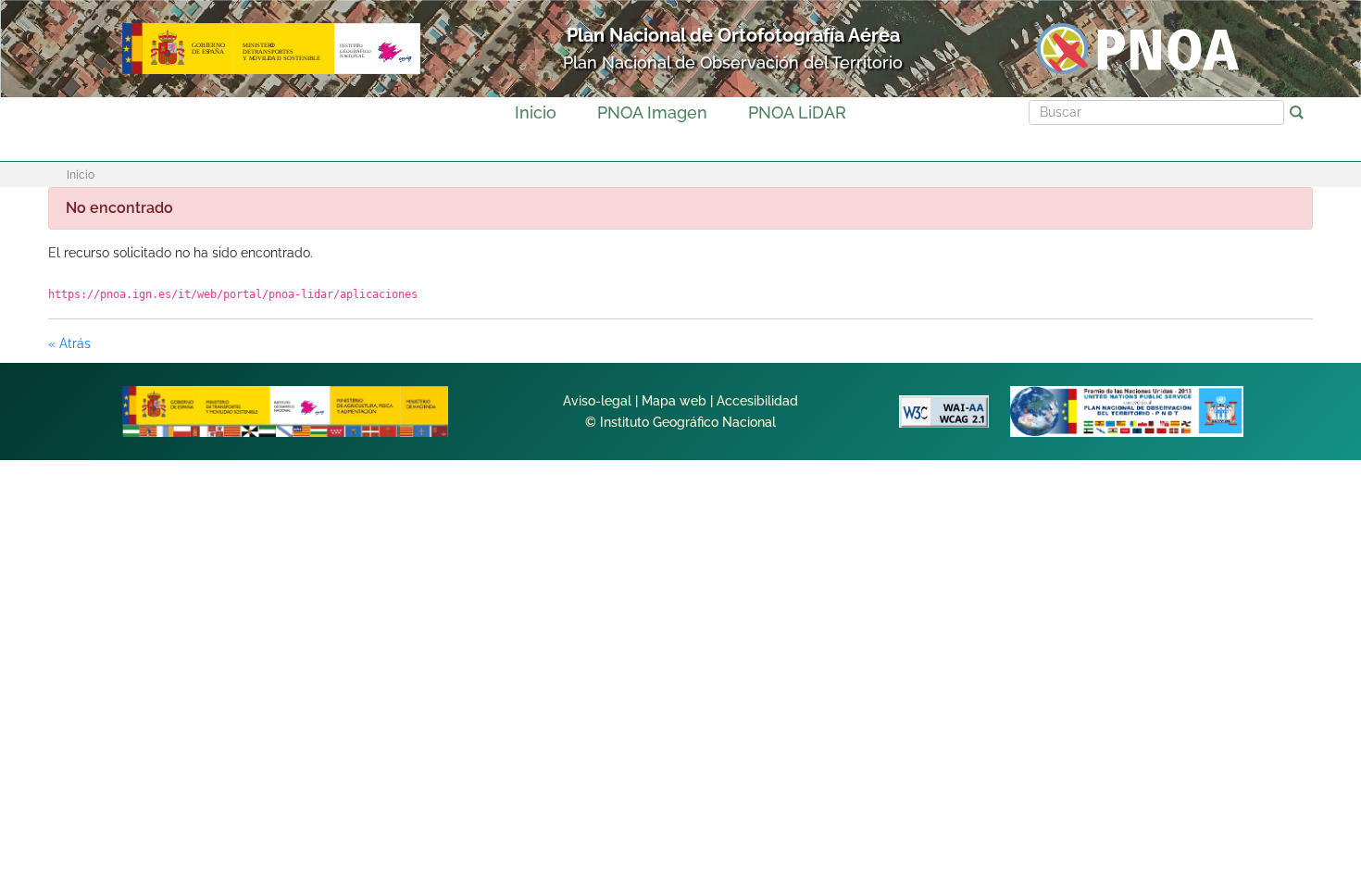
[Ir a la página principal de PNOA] (1138, 48)
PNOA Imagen (652, 112)
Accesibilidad (757, 400)
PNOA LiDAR (797, 112)
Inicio (535, 112)
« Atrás (69, 343)
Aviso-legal (597, 400)
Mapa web (674, 400)
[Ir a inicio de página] (1274, 588)
